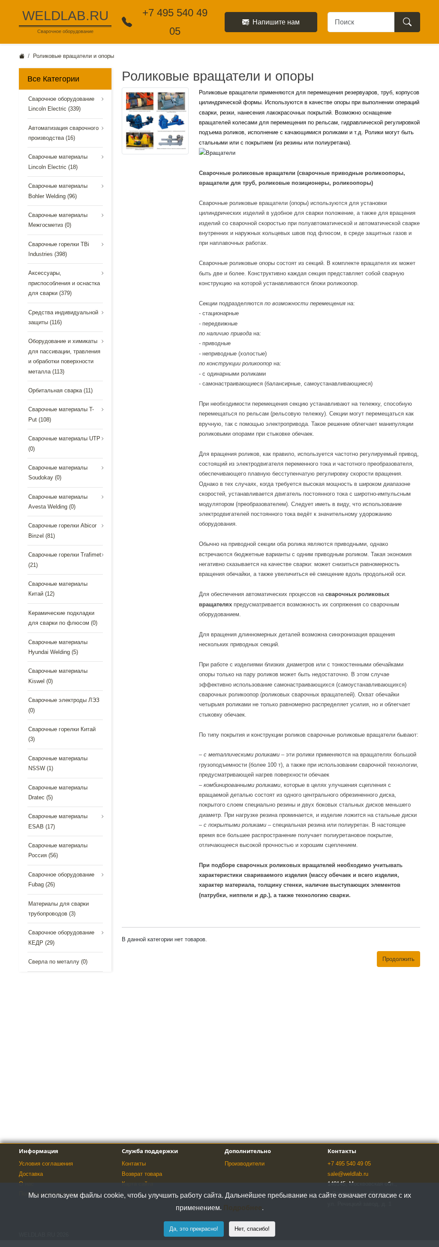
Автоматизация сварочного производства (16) (63, 133)
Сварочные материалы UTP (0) (64, 443)
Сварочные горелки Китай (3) (62, 734)
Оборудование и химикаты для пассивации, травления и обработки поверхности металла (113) (64, 356)
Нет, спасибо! (252, 1229)
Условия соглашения (46, 1163)
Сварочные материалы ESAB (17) (57, 821)
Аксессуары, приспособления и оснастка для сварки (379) (64, 283)
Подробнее (242, 1207)
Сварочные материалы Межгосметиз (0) (57, 220)
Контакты (134, 1163)
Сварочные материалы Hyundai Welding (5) (57, 647)
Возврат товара (142, 1174)
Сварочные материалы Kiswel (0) (57, 676)
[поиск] (407, 22)
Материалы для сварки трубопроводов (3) (58, 909)
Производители (245, 1163)
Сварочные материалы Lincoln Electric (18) (57, 162)
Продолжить (398, 959)
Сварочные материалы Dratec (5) (57, 792)
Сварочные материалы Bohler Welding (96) (57, 191)
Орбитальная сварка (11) (60, 390)
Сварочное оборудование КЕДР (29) (61, 937)
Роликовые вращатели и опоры (73, 56)
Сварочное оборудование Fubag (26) (61, 879)
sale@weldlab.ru (348, 1174)
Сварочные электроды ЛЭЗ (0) (63, 705)
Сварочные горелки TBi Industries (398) (58, 249)
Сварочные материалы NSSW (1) (57, 763)
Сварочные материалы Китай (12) (57, 589)
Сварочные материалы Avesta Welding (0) (57, 502)
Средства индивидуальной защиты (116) (63, 317)
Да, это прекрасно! (193, 1229)
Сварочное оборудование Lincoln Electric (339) (61, 104)
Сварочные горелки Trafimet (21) (64, 559)
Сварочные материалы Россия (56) (57, 850)
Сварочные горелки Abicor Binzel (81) (62, 530)
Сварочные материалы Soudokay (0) (57, 472)
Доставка (31, 1174)
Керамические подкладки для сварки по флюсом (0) (62, 618)
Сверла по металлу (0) (57, 961)
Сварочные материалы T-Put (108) (61, 414)
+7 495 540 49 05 (349, 1163)
